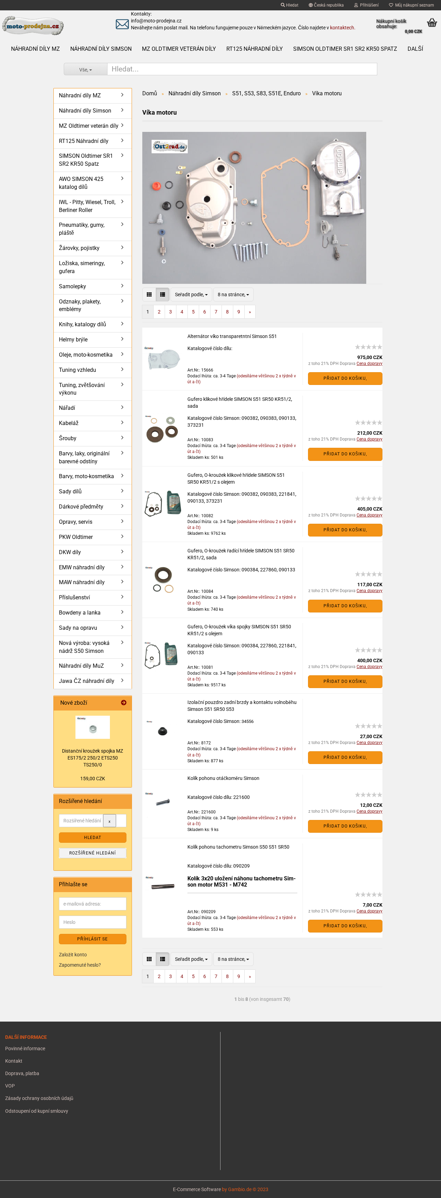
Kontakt (13, 1061)
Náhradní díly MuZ (81, 666)
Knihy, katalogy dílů (82, 324)
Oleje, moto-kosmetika (86, 354)
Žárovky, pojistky (79, 248)
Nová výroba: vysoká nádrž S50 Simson (84, 647)
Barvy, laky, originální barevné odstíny (84, 457)
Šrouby (67, 438)
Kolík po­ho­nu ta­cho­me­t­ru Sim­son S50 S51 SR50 (238, 847)
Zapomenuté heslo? (80, 965)
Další (415, 49)
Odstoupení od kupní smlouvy (36, 1111)
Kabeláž (69, 423)
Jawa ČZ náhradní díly (86, 681)
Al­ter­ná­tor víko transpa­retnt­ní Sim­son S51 (232, 336)
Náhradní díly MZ (35, 49)
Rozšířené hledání (92, 853)
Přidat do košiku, (345, 378)
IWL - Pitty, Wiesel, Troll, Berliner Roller (87, 206)
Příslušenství (74, 597)
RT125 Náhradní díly (254, 49)
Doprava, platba (22, 1073)
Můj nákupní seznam (413, 5)
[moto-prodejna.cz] (51, 25)
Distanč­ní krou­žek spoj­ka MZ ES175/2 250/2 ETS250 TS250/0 (92, 757)
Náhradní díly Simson (101, 49)
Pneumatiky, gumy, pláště (81, 229)
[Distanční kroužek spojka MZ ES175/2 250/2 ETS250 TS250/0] (92, 727)
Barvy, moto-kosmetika (86, 476)
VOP (10, 1086)
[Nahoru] (19, 1187)
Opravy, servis (75, 522)
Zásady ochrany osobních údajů (39, 1098)
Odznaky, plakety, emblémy (80, 305)
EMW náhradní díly (82, 567)
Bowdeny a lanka (80, 612)
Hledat (291, 5)
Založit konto (73, 954)
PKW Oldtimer (76, 537)
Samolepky (72, 286)
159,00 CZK (92, 778)
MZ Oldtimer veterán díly (179, 49)
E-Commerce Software (197, 1189)
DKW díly (70, 552)
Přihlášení (368, 5)
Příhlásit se (92, 939)
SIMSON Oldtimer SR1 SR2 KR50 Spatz (345, 49)
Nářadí (67, 408)
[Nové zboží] (123, 703)
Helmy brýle (73, 339)
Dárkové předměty (81, 506)
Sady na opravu (78, 628)
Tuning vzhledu (77, 370)
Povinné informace (25, 1048)
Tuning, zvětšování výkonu (82, 389)
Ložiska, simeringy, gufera (82, 267)
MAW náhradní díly (82, 582)
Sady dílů (70, 491)
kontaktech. (343, 27)
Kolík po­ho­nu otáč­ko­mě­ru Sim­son (223, 778)
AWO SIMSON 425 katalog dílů (81, 183)
